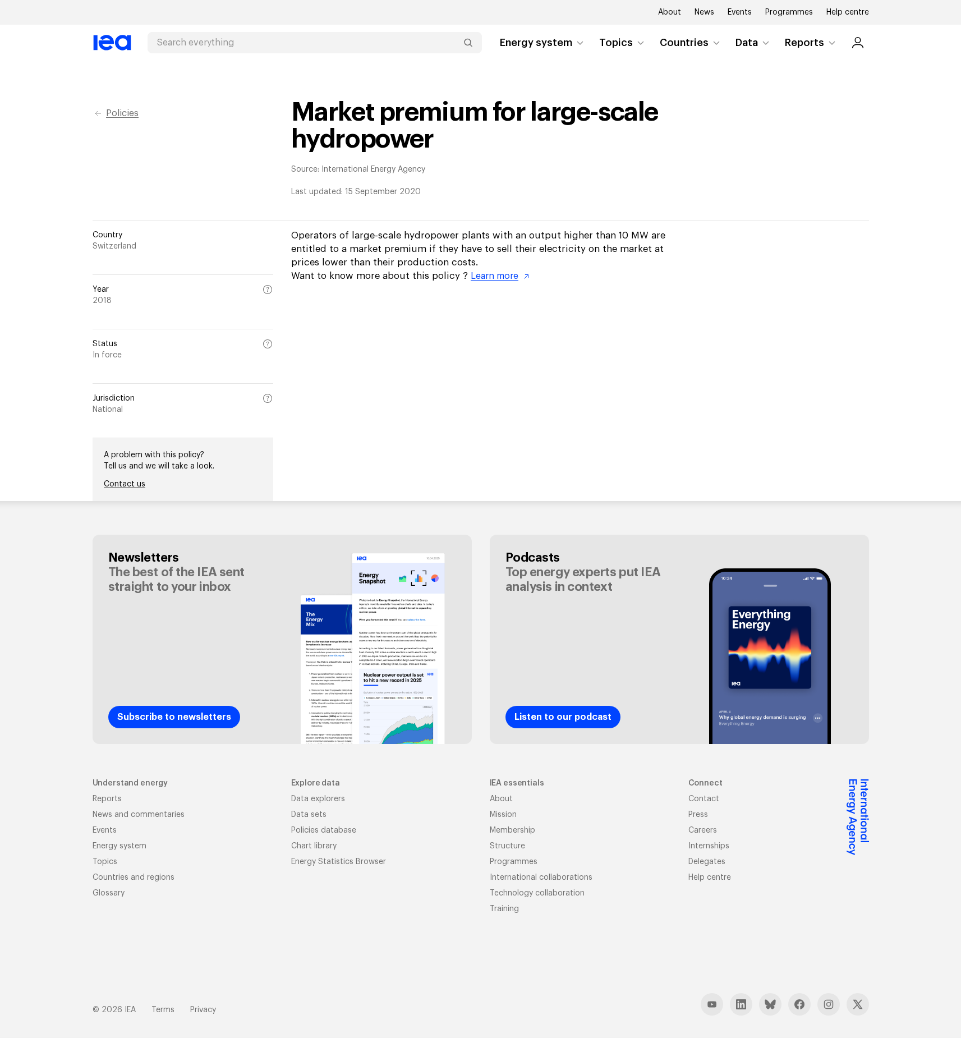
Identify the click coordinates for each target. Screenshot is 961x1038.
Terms (162, 1010)
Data (746, 43)
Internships (708, 846)
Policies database (323, 830)
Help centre (847, 12)
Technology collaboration (537, 893)
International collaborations (541, 877)
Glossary (109, 893)
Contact (703, 799)
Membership (512, 830)
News (704, 12)
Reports (804, 43)
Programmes (789, 12)
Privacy (203, 1010)
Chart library (314, 846)
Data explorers (318, 799)
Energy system (536, 43)
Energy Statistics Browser (338, 862)
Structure (507, 846)
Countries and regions (133, 877)
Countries (684, 43)
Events (740, 12)
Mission (503, 815)
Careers (702, 830)
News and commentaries (139, 815)
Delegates (706, 862)
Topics (616, 43)
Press (698, 815)
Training (504, 909)
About (669, 12)
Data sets (309, 815)
